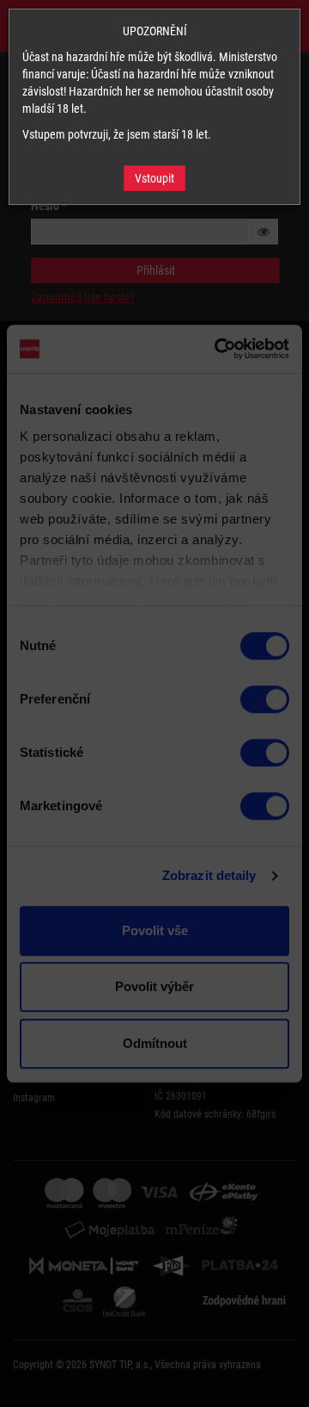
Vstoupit (154, 178)
